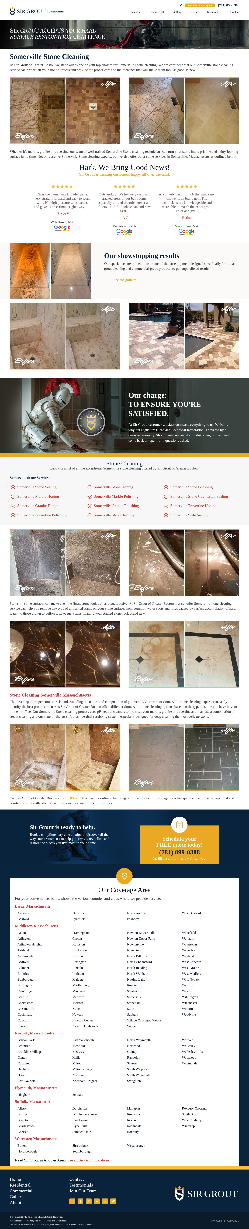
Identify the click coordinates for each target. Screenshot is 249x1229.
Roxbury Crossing (194, 1108)
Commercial (157, 12)
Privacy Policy (34, 1221)
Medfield (78, 1046)
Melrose (78, 1003)
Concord (23, 1020)
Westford (188, 985)
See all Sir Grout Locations (88, 1160)
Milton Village (82, 1069)
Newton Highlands (85, 1026)
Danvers (78, 913)
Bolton (22, 1145)
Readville (133, 1114)
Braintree (24, 1046)
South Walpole (137, 1069)
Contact (234, 12)
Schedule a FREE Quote (200, 5)
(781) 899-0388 (228, 5)
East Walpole (27, 1081)
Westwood (189, 1057)
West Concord (191, 962)
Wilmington (190, 997)
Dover (22, 1075)
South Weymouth (139, 1075)
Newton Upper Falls (141, 938)
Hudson (77, 956)
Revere (132, 1120)
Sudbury (133, 1014)
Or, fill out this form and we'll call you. (179, 858)
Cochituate (25, 1014)
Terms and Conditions (55, 1221)
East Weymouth (83, 1040)
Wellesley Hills (192, 1052)
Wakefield (189, 933)
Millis (76, 1057)
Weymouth (189, 1063)
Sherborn (133, 991)
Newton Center (82, 1020)
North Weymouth (139, 1040)
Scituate (77, 1095)
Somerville (134, 997)
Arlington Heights (30, 944)
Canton (22, 1057)
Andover (23, 913)
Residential (134, 12)
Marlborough (81, 985)
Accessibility (16, 1221)
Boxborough (26, 979)
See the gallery (124, 280)
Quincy (132, 1052)
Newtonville (135, 944)
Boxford (23, 919)
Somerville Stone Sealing (37, 487)
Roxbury (133, 1132)
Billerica (23, 973)
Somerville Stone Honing (113, 487)
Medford (78, 997)
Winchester (189, 1003)
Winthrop (188, 1126)
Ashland (23, 950)
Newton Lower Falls (141, 933)
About (194, 12)
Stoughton (134, 1081)
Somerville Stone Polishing (191, 487)
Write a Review (180, 5)
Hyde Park (79, 1126)
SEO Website (217, 1221)
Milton (76, 1063)
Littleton (78, 973)
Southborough (81, 1151)
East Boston (80, 1120)
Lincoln (77, 968)
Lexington (79, 962)
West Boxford (191, 913)
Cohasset (24, 1063)
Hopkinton (79, 950)
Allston (22, 1108)
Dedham (23, 1069)
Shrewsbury (80, 1145)
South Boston (191, 1114)
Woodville (189, 1014)
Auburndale (26, 956)
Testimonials (214, 12)
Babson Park (26, 1040)
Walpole (187, 1040)
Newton (77, 1014)
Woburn (187, 1009)
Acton (22, 933)
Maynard (78, 991)
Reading (132, 985)
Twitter (89, 1201)
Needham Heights (84, 1081)
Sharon (132, 1063)
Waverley (188, 950)
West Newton (191, 979)
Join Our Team (83, 1190)
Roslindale (134, 1126)
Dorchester (79, 1108)
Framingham (81, 933)
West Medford (192, 973)
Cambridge (25, 991)
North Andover (137, 913)
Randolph (133, 1057)
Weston (187, 991)
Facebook (80, 1201)
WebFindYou (233, 1221)
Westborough (136, 1145)
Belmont (23, 968)
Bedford (23, 962)
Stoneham (134, 1003)
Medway (78, 1052)
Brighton (23, 1120)
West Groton (190, 968)
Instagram (72, 1201)
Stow (130, 1009)
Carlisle (23, 997)
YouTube (97, 1201)
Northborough (27, 1151)
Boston (22, 1114)
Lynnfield (79, 919)
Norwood (133, 1046)
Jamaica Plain (81, 1132)
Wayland (188, 956)
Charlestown (26, 1126)
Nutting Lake (136, 979)
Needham (78, 1075)
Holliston (78, 944)
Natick (76, 1009)
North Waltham (137, 973)
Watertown (189, 944)
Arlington (24, 938)
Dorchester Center (84, 1114)
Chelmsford (25, 1003)
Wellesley (188, 1046)
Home (15, 1179)
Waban (132, 1026)
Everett (22, 1026)
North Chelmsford (139, 962)
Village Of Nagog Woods (144, 1020)
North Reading (137, 968)
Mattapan (133, 1108)
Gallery (177, 12)
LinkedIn (105, 1201)
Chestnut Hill (27, 1009)
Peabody (133, 919)
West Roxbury (191, 1120)
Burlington (25, 985)
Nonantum (134, 950)
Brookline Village (30, 1052)
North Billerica (137, 956)
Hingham (24, 1095)
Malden (77, 979)
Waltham (188, 938)
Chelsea (23, 1132)
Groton (77, 938)
